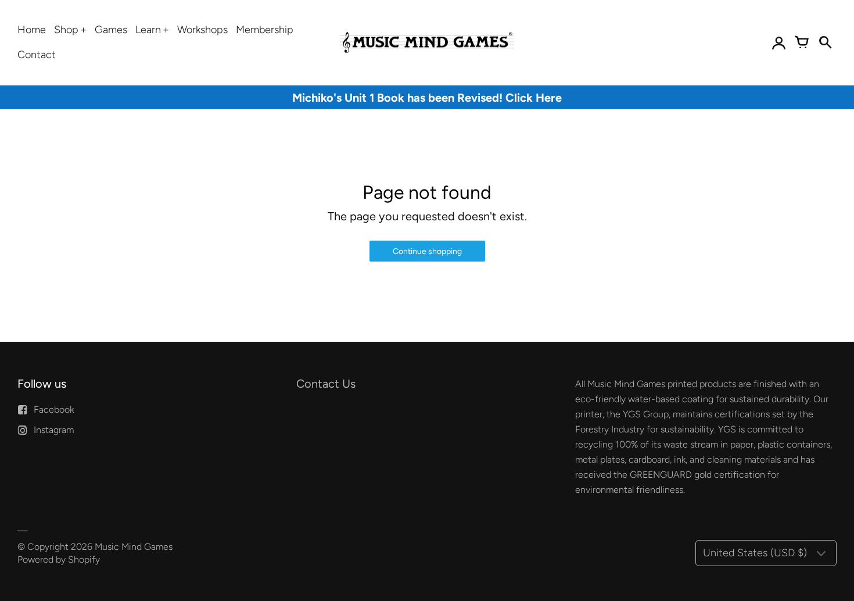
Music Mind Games (134, 546)
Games (111, 29)
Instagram (54, 429)
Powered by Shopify (58, 559)
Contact (36, 54)
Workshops (202, 29)
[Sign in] (778, 42)
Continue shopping (427, 251)
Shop (66, 29)
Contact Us (326, 384)
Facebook (54, 409)
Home (31, 29)
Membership (264, 29)
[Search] (825, 42)
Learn (148, 29)
